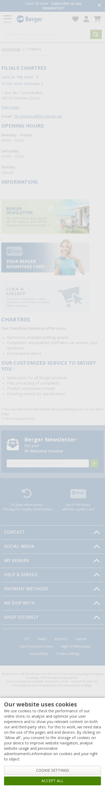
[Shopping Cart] (97, 19)
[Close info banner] (99, 6)
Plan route (10, 107)
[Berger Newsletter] (94, 463)
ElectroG (61, 639)
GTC (26, 639)
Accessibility (39, 654)
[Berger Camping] (41, 19)
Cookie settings (68, 654)
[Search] (96, 34)
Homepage (11, 49)
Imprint (81, 639)
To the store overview (20, 84)
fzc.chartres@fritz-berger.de (38, 116)
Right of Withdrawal (76, 646)
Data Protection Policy (36, 646)
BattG (42, 639)
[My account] (86, 19)
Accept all (52, 781)
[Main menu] (7, 19)
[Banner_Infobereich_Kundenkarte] (45, 257)
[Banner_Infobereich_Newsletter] (45, 216)
